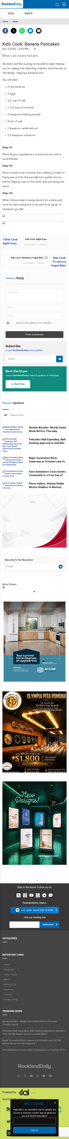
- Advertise (7, 990)
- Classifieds (8, 970)
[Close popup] (55, 1102)
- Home (5, 965)
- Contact (7, 995)
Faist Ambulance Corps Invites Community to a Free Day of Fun (47, 475)
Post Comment (34, 334)
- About (6, 980)
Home (5, 21)
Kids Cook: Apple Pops (36, 239)
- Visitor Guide (9, 975)
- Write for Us (9, 985)
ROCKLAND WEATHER (32, 13)
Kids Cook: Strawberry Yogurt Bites (27, 258)
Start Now (19, 384)
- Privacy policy (9, 1000)
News (15, 21)
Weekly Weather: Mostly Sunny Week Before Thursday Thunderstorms (47, 431)
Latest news (17, 415)
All (5, 415)
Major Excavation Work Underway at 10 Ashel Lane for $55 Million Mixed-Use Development (31, 1042)
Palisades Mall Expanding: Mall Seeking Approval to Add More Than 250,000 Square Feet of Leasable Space (33, 1032)
